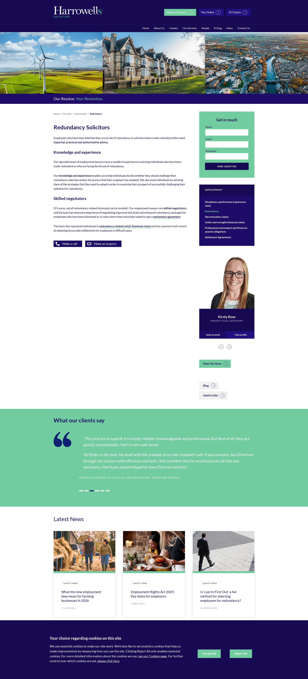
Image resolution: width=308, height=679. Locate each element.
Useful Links (210, 395)
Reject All (241, 653)
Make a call (69, 244)
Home (145, 28)
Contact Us (244, 28)
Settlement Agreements (218, 237)
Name (208, 126)
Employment (80, 113)
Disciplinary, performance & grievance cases (225, 203)
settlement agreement (166, 216)
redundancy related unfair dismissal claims (125, 226)
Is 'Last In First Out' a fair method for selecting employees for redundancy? (220, 596)
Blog (206, 385)
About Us (159, 28)
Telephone (210, 151)
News (230, 28)
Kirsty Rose (226, 317)
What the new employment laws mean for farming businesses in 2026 (81, 596)
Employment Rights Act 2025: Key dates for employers (153, 594)
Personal (67, 113)
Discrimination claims (217, 216)
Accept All (209, 653)
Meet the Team (212, 363)
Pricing (218, 28)
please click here (108, 661)
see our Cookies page (152, 656)
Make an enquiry (105, 244)
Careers (173, 28)
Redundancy (96, 113)
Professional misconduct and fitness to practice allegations (226, 229)
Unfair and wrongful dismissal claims (225, 222)
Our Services (190, 28)
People (205, 28)
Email (208, 139)
